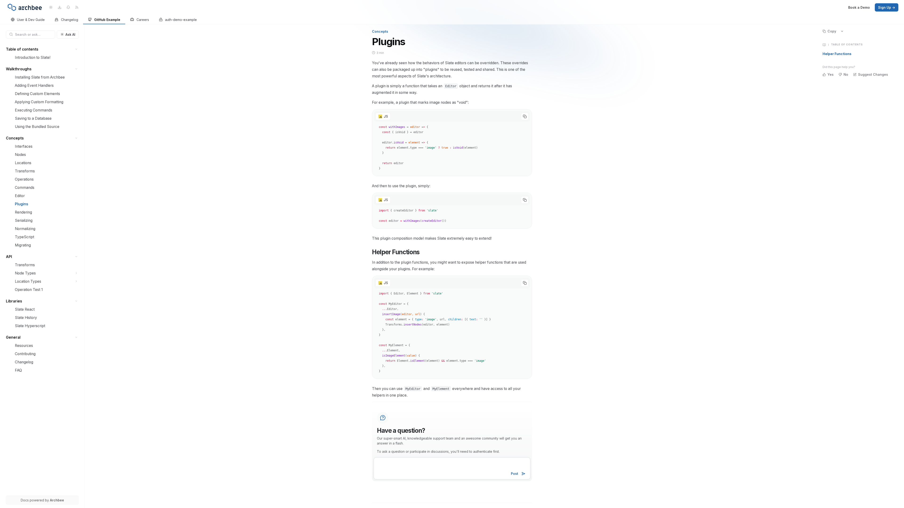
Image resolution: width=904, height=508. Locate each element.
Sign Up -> (886, 7)
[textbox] (452, 468)
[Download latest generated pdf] (59, 7)
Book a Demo (859, 7)
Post (514, 474)
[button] (76, 49)
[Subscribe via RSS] (77, 7)
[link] (28, 20)
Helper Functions (837, 54)
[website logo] (25, 7)
